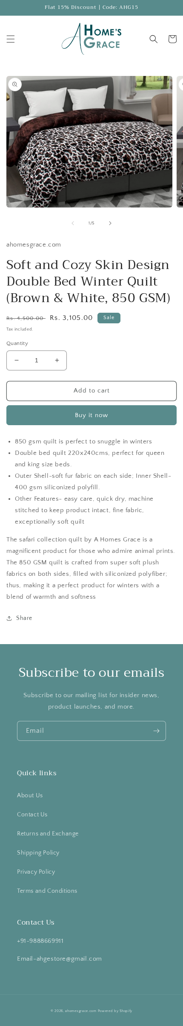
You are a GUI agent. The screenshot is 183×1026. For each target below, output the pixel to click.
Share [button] (24, 618)
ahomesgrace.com (81, 1011)
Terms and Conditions (47, 891)
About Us (30, 795)
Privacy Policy (36, 872)
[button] (10, 39)
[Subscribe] (156, 731)
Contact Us (32, 814)
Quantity (17, 343)
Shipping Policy (38, 852)
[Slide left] (72, 223)
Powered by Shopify (115, 1011)
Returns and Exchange (48, 833)
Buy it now (91, 415)
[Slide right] (110, 223)
